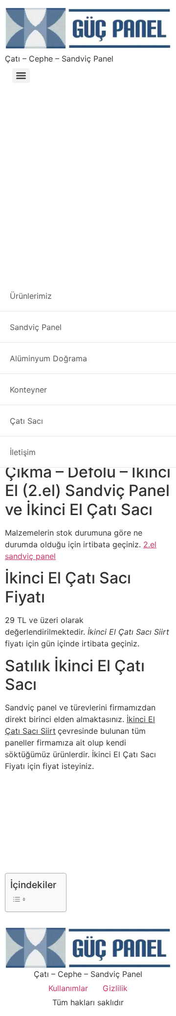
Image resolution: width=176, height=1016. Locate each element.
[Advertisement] (88, 180)
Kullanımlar (68, 988)
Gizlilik (115, 988)
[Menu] (21, 75)
